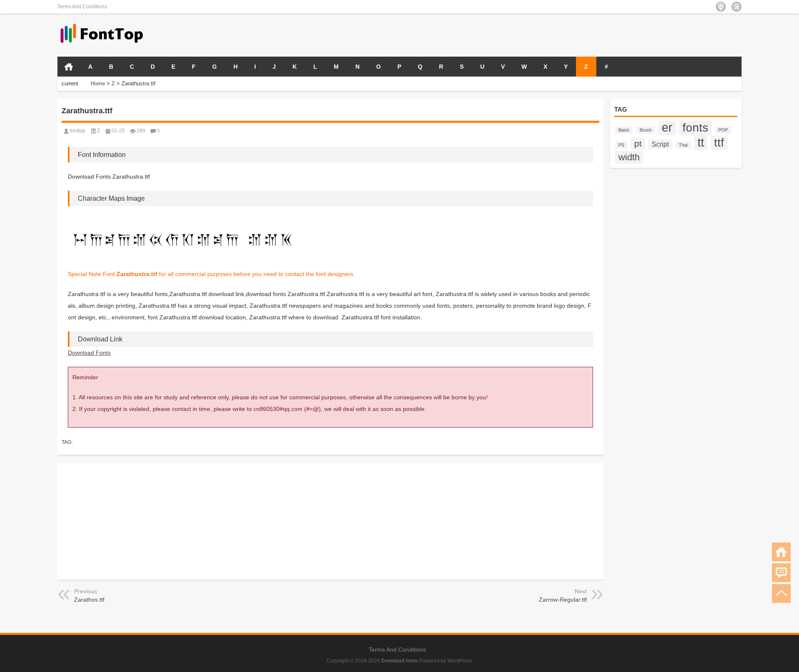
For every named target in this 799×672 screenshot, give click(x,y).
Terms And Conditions (82, 7)
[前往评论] (781, 572)
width (629, 157)
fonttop (77, 131)
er (667, 127)
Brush (646, 129)
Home (98, 83)
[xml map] (737, 7)
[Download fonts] (101, 24)
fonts (695, 127)
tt (700, 142)
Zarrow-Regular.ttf (563, 599)
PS (621, 144)
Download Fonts (89, 352)
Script (660, 144)
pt (638, 143)
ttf (719, 143)
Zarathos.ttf (89, 599)
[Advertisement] (644, 34)
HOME (68, 67)
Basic (624, 129)
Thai (683, 144)
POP (723, 129)
